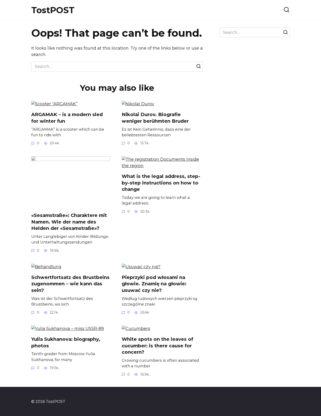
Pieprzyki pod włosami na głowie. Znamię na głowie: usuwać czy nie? (154, 284)
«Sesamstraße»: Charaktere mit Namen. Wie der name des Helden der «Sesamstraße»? (69, 221)
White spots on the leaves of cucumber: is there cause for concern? (157, 345)
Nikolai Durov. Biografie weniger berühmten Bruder (155, 118)
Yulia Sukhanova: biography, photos (65, 342)
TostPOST (52, 10)
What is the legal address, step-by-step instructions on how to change (161, 182)
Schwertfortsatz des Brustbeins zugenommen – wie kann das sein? (70, 284)
